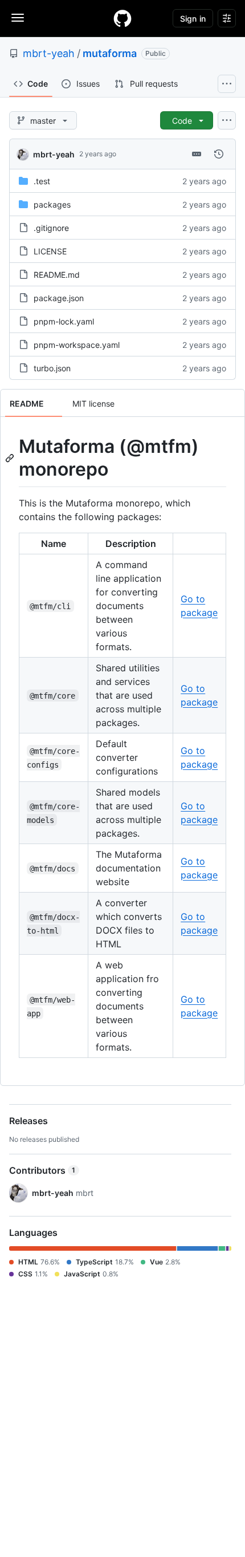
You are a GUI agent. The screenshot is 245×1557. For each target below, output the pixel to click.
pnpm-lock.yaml (64, 321)
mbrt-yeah (49, 53)
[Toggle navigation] (17, 17)
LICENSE (50, 251)
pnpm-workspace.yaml (77, 345)
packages (52, 204)
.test (42, 181)
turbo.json (52, 368)
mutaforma (110, 53)
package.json (59, 298)
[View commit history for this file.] (218, 154)
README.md (57, 274)
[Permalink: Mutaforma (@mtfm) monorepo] (11, 458)
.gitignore (51, 228)
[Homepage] (122, 18)
